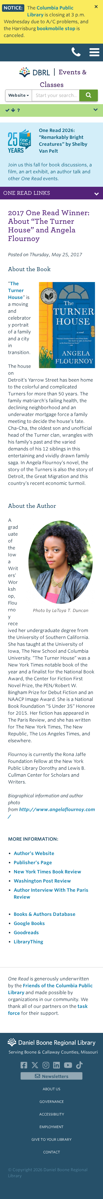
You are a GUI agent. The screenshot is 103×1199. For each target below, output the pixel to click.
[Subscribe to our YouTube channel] (68, 1066)
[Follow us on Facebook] (24, 1066)
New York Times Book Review (47, 872)
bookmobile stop (56, 28)
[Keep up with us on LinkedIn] (56, 1066)
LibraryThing (28, 942)
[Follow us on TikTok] (79, 1066)
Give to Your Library (51, 1139)
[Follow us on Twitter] (35, 1066)
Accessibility (51, 1114)
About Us (51, 1089)
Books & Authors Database (45, 914)
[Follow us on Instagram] (46, 1066)
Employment (51, 1127)
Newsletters (55, 1076)
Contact (51, 1152)
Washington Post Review (42, 881)
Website (16, 95)
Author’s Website (34, 853)
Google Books (29, 923)
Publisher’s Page (33, 862)
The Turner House (16, 290)
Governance (51, 1101)
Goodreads (26, 932)
